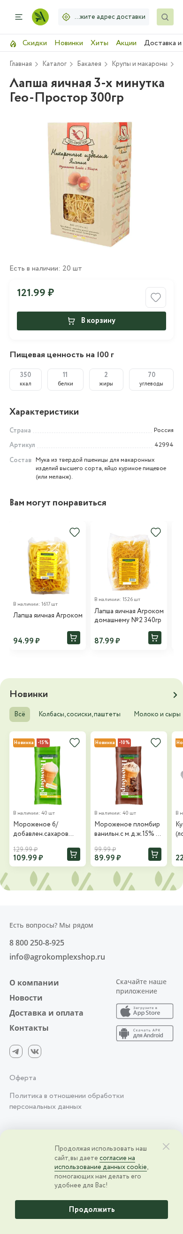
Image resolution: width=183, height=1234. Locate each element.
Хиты (99, 43)
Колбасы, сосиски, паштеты (79, 714)
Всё (19, 714)
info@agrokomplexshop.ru (57, 957)
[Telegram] (16, 1051)
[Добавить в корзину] (73, 637)
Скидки (34, 43)
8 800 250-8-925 (36, 943)
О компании (34, 983)
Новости (26, 998)
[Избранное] (74, 532)
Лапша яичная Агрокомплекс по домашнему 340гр (47, 615)
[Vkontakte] (34, 1051)
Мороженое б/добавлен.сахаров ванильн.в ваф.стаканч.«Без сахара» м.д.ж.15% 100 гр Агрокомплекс (46, 829)
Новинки (68, 43)
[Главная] (40, 16)
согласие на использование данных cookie (100, 1163)
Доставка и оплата (46, 1013)
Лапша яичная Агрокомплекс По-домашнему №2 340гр (128, 616)
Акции (126, 43)
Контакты (29, 1028)
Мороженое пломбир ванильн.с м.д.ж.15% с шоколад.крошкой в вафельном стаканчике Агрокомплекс (127, 829)
